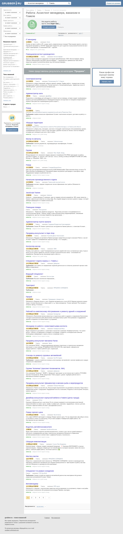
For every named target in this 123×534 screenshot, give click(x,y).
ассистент (40, 506)
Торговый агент (7, 44)
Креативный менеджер (10, 49)
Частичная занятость (9, 86)
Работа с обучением (9, 84)
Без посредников (8, 77)
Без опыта (6, 82)
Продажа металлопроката (10, 60)
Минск (5, 107)
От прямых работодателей (11, 79)
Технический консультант (10, 46)
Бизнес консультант (9, 64)
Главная (47, 517)
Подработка (6, 88)
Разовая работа (7, 97)
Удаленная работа (8, 90)
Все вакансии (56, 517)
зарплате (60, 35)
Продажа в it (7, 51)
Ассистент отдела (8, 62)
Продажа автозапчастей (10, 53)
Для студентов (7, 96)
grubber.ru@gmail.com (12, 530)
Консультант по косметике (11, 66)
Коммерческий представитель (7, 58)
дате (80, 33)
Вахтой (5, 94)
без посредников (10, 36)
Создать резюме (49, 27)
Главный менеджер (9, 55)
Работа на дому (8, 92)
